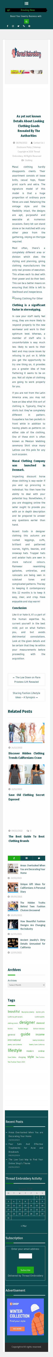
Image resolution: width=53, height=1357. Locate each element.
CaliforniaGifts (39, 1017)
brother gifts (40, 1012)
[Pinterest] (29, 26)
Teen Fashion (40, 1057)
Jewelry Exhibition (38, 1040)
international (14, 1040)
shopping (22, 1057)
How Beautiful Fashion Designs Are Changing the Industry (32, 925)
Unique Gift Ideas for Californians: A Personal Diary (32, 888)
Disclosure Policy (24, 147)
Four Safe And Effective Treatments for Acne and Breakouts (26, 1148)
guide (25, 1033)
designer (27, 1022)
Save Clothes (12, 1057)
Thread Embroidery (32, 1275)
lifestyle (15, 1050)
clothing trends (13, 1023)
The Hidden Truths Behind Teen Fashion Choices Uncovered (32, 906)
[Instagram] (13, 26)
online (41, 1051)
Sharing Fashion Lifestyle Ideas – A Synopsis (26, 695)
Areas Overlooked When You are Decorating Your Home (32, 869)
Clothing (28, 160)
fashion (10, 1029)
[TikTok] (23, 26)
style (31, 1057)
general (11, 1034)
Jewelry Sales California (36, 1045)
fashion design (23, 1029)
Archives (12, 980)
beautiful (14, 1011)
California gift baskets (15, 1017)
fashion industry (38, 1029)
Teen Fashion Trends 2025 (16, 1062)
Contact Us (38, 142)
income (40, 1034)
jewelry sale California (15, 1045)
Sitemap (37, 147)
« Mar (24, 1225)
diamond (40, 1023)
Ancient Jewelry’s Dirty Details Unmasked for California (32, 943)
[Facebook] (7, 26)
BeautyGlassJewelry (27, 1012)
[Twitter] (18, 26)
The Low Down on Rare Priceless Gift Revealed (27, 679)
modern (30, 1051)
